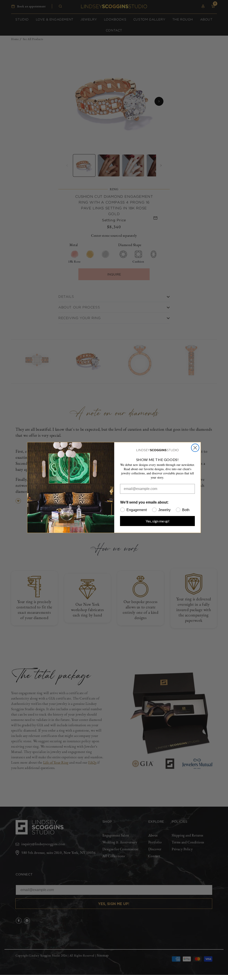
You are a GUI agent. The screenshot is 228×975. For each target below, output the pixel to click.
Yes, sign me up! (157, 521)
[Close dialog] (195, 448)
